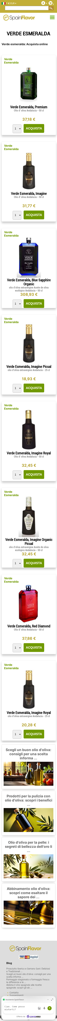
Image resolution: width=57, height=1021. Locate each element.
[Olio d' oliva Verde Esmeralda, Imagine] (28, 190)
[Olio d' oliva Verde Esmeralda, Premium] (28, 103)
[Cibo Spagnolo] (19, 18)
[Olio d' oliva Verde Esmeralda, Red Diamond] (28, 622)
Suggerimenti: (17, 995)
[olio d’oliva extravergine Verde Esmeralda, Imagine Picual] (28, 363)
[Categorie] (52, 17)
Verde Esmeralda (11, 60)
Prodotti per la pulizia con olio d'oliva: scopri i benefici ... (28, 800)
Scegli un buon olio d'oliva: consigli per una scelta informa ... (28, 754)
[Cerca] (51, 8)
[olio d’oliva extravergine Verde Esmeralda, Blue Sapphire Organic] (28, 276)
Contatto (14, 992)
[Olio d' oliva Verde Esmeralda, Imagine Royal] (28, 449)
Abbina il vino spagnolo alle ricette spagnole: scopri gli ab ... (24, 986)
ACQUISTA (34, 128)
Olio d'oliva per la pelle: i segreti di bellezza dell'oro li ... (28, 846)
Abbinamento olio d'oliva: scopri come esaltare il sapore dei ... (28, 893)
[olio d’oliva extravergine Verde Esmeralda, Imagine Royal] (28, 709)
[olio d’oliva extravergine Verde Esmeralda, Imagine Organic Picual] (28, 536)
